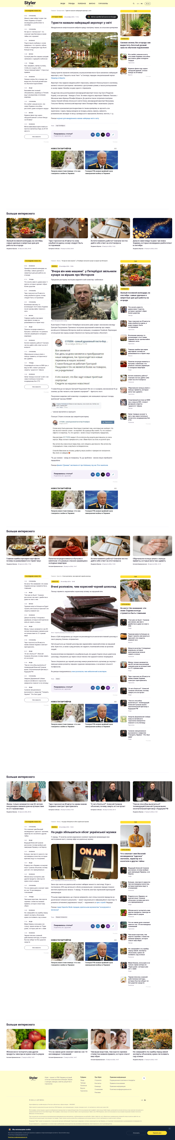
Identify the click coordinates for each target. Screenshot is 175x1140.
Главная (53, 10)
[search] (133, 3)
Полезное (82, 3)
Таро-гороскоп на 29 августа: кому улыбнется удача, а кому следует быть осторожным (66, 243)
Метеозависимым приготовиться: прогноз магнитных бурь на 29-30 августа (36, 129)
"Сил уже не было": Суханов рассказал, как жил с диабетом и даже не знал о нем (36, 597)
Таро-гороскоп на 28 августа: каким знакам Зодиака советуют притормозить (35, 645)
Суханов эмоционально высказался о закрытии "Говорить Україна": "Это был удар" (36, 692)
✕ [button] (169, 1128)
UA (138, 3)
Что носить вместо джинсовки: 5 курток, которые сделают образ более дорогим (35, 284)
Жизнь (59, 261)
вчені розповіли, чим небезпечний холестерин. (89, 671)
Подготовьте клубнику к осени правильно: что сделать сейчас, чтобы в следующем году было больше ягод (35, 46)
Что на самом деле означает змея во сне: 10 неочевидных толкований (36, 890)
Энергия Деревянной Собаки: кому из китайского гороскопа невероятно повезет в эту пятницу (36, 681)
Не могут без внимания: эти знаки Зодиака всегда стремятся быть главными (36, 586)
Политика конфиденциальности (120, 1089)
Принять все (157, 1133)
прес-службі (101, 902)
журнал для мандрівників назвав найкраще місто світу (78, 118)
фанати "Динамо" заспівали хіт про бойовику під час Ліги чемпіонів (82, 465)
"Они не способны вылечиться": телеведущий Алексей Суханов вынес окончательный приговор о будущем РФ (36, 668)
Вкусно (92, 3)
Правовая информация (117, 1086)
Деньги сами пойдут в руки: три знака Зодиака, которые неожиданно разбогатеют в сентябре (35, 21)
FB (93, 134)
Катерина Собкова (54, 248)
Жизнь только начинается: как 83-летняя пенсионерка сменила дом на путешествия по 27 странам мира (36, 632)
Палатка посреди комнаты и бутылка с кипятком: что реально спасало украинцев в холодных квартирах (36, 332)
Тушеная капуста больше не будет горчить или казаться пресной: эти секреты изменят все (36, 608)
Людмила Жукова (11, 248)
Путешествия (60, 10)
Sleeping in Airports (58, 78)
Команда (98, 1086)
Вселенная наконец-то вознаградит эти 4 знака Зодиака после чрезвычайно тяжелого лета (36, 308)
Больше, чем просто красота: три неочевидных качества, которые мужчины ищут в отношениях (35, 856)
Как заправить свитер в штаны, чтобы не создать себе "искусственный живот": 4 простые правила (36, 69)
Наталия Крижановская (56, 566)
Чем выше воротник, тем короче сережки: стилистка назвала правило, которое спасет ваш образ (35, 902)
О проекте (98, 1080)
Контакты (98, 1083)
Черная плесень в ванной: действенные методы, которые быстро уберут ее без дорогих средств (35, 939)
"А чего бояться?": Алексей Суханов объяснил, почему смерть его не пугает (36, 656)
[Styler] (30, 3)
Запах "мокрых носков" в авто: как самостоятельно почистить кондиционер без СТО (36, 379)
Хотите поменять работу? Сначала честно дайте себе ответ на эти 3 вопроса (109, 242)
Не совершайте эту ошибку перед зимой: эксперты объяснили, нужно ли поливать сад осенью (36, 915)
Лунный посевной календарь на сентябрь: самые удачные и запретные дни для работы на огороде (24, 243)
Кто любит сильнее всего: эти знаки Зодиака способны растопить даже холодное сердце (36, 106)
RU (142, 3)
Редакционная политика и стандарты (122, 1080)
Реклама (98, 1092)
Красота (59, 576)
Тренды (71, 3)
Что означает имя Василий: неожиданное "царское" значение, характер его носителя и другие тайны (36, 832)
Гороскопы (103, 3)
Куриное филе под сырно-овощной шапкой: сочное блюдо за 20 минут (35, 117)
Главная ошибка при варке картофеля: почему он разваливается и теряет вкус (34, 320)
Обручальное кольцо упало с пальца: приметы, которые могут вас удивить (35, 356)
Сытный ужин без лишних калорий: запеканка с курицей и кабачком (36, 58)
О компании (99, 1089)
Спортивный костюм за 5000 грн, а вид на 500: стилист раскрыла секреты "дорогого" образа (36, 368)
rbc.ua (147, 3)
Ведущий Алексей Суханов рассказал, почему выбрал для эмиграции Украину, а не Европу (35, 845)
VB (108, 134)
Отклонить (136, 1133)
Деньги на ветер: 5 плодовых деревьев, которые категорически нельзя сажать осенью (36, 620)
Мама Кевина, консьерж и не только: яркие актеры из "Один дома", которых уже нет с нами (35, 926)
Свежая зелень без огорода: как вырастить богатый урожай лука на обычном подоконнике (35, 81)
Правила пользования (117, 1083)
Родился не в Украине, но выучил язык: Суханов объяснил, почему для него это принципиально (35, 867)
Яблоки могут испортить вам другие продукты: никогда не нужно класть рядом (34, 879)
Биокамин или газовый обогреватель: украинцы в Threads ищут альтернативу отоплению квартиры (36, 94)
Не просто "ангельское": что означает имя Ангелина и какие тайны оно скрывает (35, 34)
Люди (62, 3)
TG (98, 134)
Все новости (37, 136)
